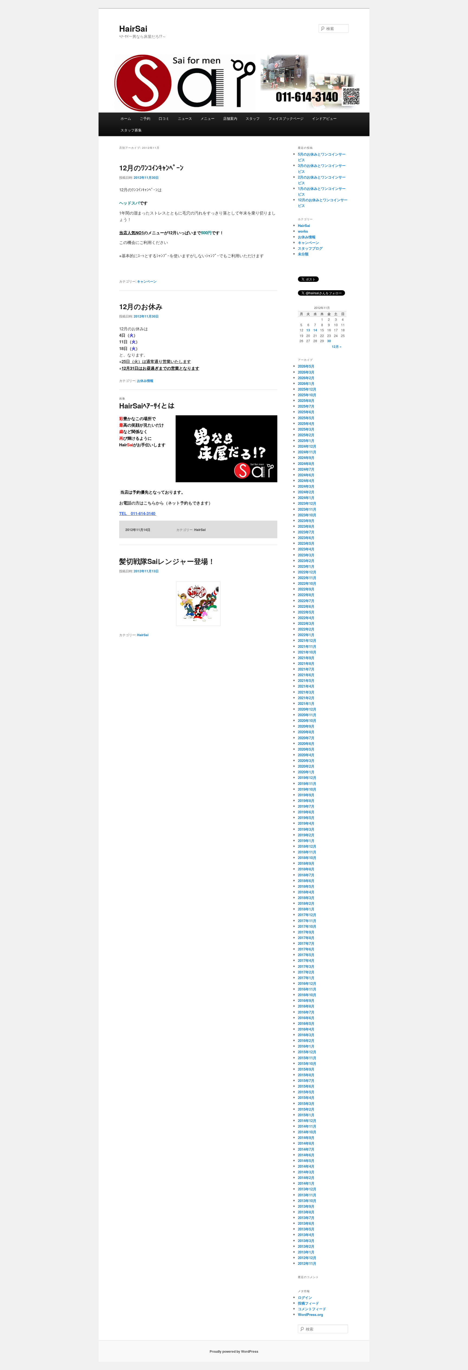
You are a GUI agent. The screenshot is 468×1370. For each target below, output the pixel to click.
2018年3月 (306, 897)
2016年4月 (306, 1029)
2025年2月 (306, 434)
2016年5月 (306, 1023)
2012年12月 (307, 1257)
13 (308, 330)
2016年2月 (306, 1040)
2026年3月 (306, 372)
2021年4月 (306, 686)
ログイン (305, 1297)
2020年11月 (307, 714)
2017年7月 (306, 943)
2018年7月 (306, 874)
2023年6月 (306, 537)
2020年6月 (306, 743)
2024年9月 (306, 457)
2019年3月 (306, 829)
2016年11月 (307, 989)
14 (315, 330)
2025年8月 (306, 400)
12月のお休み (141, 306)
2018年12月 (307, 846)
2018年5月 (306, 886)
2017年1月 (306, 977)
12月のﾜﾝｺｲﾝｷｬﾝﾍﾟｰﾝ (151, 168)
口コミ (164, 118)
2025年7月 (306, 406)
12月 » (337, 346)
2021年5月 (306, 680)
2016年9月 (306, 1000)
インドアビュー (324, 118)
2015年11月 (307, 1057)
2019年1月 (306, 840)
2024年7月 (306, 469)
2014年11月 (307, 1126)
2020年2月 (306, 766)
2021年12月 (307, 640)
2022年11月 (307, 577)
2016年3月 (306, 1034)
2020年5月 (306, 749)
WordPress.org (310, 1314)
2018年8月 (306, 868)
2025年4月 (306, 423)
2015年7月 (306, 1080)
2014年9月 (306, 1137)
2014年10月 (307, 1131)
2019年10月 (307, 789)
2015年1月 (306, 1114)
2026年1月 (306, 383)
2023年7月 (306, 531)
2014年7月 (306, 1149)
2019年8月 (306, 800)
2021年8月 (306, 663)
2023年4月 (306, 549)
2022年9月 (306, 589)
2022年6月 (306, 606)
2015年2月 (306, 1109)
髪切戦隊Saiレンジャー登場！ (167, 561)
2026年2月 (306, 377)
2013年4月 (306, 1234)
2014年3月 (306, 1171)
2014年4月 (306, 1166)
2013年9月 (306, 1206)
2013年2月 (306, 1246)
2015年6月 (306, 1086)
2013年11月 (307, 1194)
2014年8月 (306, 1143)
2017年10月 (307, 926)
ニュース (185, 118)
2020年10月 (307, 720)
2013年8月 (306, 1211)
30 (329, 340)
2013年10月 (307, 1200)
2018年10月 (307, 857)
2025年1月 (306, 440)
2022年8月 (306, 594)
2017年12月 (307, 914)
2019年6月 (306, 811)
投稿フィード (308, 1303)
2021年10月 (307, 652)
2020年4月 (306, 754)
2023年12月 (307, 503)
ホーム (126, 118)
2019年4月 (306, 823)
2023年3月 (306, 554)
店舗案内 (230, 118)
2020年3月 (306, 760)
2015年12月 (307, 1051)
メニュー (207, 118)
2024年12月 (307, 446)
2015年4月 (306, 1097)
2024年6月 (306, 474)
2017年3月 (306, 966)
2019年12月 (307, 777)
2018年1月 (306, 909)
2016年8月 (306, 1006)
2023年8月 (306, 526)
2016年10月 (307, 994)
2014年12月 (307, 1120)
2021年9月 (306, 657)
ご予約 (145, 118)
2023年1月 (306, 566)
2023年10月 (307, 514)
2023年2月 (306, 560)
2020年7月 (306, 737)
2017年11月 (307, 920)
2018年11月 (307, 851)
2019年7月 (306, 806)
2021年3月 (306, 692)
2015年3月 (306, 1103)
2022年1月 (306, 634)
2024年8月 (306, 463)
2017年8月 (306, 937)
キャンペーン (147, 281)
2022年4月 (306, 617)
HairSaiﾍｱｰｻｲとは (147, 406)
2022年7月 (306, 600)
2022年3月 (306, 623)
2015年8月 (306, 1074)
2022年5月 (306, 612)
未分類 (303, 253)
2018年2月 (306, 903)
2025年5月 (306, 417)
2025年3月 (306, 429)
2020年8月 (306, 731)
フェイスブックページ (286, 118)
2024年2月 (306, 491)
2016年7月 (306, 1012)
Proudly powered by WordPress (234, 1351)
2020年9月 (306, 726)
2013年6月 (306, 1223)
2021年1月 (306, 703)
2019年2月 (306, 834)
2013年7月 (306, 1217)
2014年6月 (306, 1154)
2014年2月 (306, 1177)
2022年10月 (307, 583)
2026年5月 (306, 366)
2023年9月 (306, 520)
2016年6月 (306, 1017)
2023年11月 (307, 509)
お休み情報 (145, 380)
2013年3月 (306, 1240)
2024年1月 (306, 497)
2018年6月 (306, 880)
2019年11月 (307, 783)
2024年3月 (306, 486)
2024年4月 (306, 480)
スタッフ (253, 118)
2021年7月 (306, 669)
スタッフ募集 (131, 130)
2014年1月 (306, 1183)
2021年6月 (306, 674)
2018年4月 (306, 891)
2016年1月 (306, 1046)
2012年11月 (307, 1263)
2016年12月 (307, 983)
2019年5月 (306, 817)
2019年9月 (306, 794)
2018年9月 (306, 863)
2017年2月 (306, 972)
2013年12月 (307, 1188)
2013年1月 (306, 1252)
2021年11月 (307, 646)
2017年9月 (306, 932)
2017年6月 (306, 949)
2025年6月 (306, 411)
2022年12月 (307, 572)
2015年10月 (307, 1063)
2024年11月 (307, 451)
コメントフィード (312, 1308)
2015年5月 (306, 1091)
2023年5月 (306, 543)
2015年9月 (306, 1069)
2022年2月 (306, 629)
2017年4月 (306, 960)
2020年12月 (307, 709)
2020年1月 (306, 771)
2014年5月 (306, 1160)
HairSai (133, 28)
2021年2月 (306, 697)
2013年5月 (306, 1229)
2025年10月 (307, 394)
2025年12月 (307, 389)
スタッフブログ (310, 248)
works (303, 231)
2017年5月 (306, 954)
